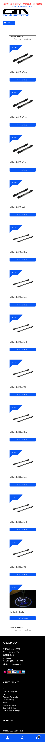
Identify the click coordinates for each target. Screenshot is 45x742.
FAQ (4, 694)
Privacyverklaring (8, 700)
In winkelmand (22, 618)
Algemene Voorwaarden (10, 697)
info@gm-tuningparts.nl (12, 664)
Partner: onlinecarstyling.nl (11, 711)
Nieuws (5, 702)
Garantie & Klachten (9, 708)
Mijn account (7, 738)
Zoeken (22, 738)
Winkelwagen (34, 736)
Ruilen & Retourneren (10, 705)
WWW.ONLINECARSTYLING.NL (22, 6)
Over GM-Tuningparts (10, 691)
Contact (5, 689)
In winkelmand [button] (22, 80)
